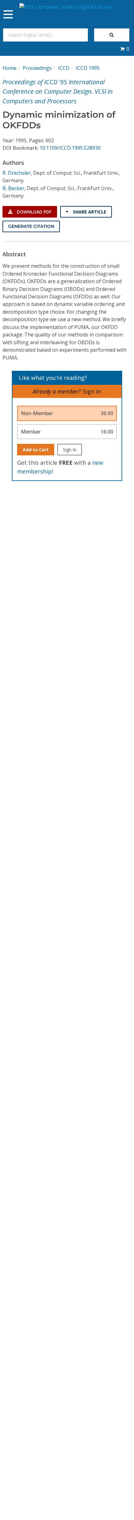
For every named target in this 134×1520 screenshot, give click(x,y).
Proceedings (37, 68)
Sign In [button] (92, 391)
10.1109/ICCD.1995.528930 (70, 148)
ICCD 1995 (88, 68)
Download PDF (33, 212)
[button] (124, 49)
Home (9, 68)
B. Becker (13, 188)
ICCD (63, 68)
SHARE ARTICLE (89, 212)
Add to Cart (36, 450)
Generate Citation (31, 226)
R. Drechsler (16, 172)
